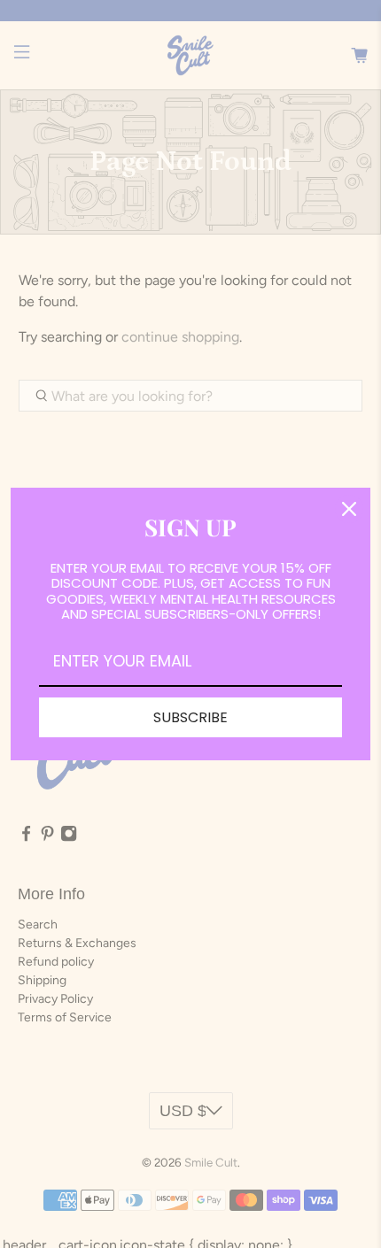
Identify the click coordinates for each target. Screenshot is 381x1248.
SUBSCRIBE (190, 717)
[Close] (349, 509)
